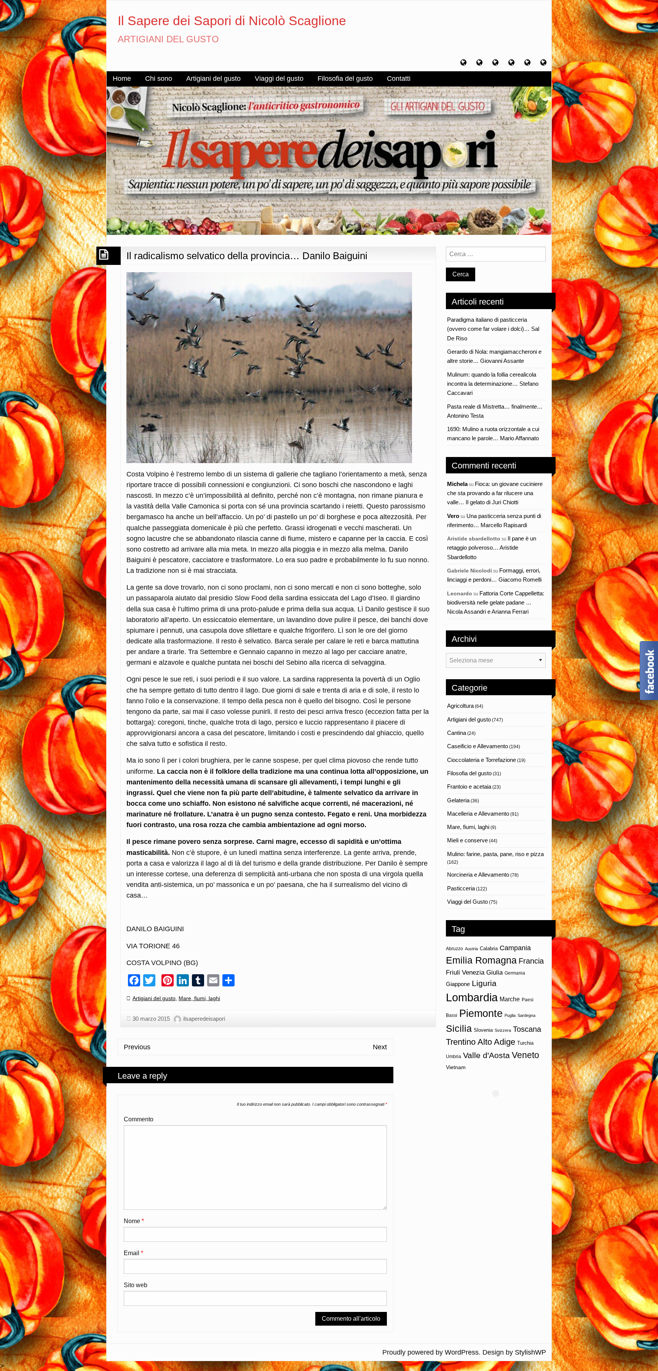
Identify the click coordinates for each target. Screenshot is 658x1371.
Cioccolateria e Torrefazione (481, 760)
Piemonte (481, 1013)
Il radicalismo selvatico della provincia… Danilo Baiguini (246, 255)
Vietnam (456, 1067)
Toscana (527, 1029)
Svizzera (503, 1030)
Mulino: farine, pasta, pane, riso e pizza (495, 854)
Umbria (453, 1056)
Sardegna (526, 1015)
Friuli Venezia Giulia (474, 972)
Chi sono (158, 78)
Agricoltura (460, 705)
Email (133, 1253)
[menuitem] (122, 79)
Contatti (398, 78)
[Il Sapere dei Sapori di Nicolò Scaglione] (329, 160)
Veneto (525, 1055)
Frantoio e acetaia (469, 786)
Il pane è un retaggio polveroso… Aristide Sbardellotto (491, 547)
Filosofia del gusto (345, 78)
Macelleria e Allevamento (478, 813)
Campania (515, 948)
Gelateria (458, 800)
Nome (134, 1221)
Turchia (525, 1043)
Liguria (484, 983)
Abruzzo (454, 948)
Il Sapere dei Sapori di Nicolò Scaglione (232, 20)
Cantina (456, 733)
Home (122, 78)
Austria (471, 948)
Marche (510, 999)
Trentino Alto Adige (480, 1042)
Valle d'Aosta (486, 1055)
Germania (515, 973)
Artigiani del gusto (213, 78)
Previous (137, 1047)
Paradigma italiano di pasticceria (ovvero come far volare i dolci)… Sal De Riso (493, 329)
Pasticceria (461, 888)
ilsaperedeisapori (204, 1018)
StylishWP (530, 1352)
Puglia (510, 1015)
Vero (453, 516)
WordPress (462, 1352)
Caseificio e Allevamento (477, 746)
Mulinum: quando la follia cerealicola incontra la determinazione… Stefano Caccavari (492, 383)
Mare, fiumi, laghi (199, 998)
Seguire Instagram (501, 1107)
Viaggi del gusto (279, 78)
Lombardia (472, 997)
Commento (138, 1119)
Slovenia (483, 1030)
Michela (457, 484)
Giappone (458, 984)
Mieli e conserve (467, 840)
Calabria (489, 948)
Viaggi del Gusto (467, 901)
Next (380, 1047)
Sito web (135, 1285)
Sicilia (459, 1028)
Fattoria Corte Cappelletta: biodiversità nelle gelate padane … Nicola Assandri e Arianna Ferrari (495, 602)
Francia (531, 961)
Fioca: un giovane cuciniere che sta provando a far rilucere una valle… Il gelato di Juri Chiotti (495, 493)
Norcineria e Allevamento (478, 874)
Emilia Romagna (481, 960)
